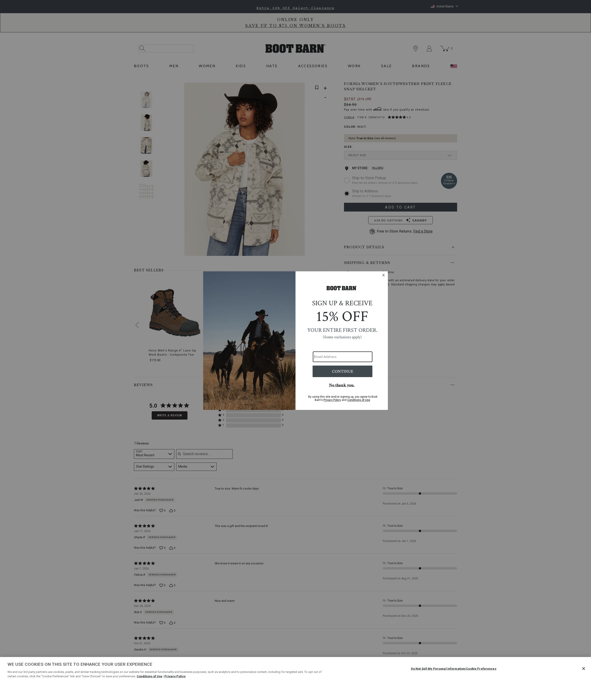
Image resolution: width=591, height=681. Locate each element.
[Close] (584, 668)
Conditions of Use (149, 676)
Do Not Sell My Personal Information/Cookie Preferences (453, 668)
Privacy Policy (175, 676)
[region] (295, 669)
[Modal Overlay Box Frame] (295, 340)
